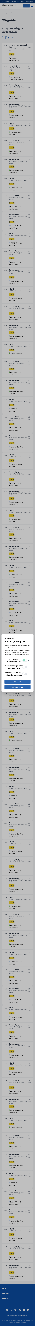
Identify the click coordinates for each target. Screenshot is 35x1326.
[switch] (24, 660)
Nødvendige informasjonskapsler (14, 660)
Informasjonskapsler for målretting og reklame (13, 673)
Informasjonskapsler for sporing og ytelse (13, 667)
